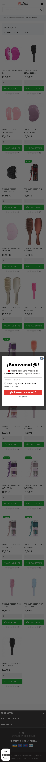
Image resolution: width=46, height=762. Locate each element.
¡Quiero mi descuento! (23, 392)
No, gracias (23, 397)
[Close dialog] (41, 358)
